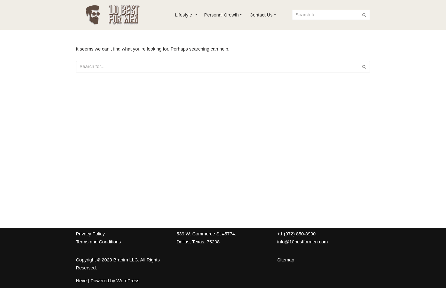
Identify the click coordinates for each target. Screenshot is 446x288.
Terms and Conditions (98, 241)
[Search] (364, 15)
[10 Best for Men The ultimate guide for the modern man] (121, 15)
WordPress (127, 280)
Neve (81, 280)
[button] (196, 15)
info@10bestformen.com (302, 241)
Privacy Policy (90, 233)
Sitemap (285, 259)
